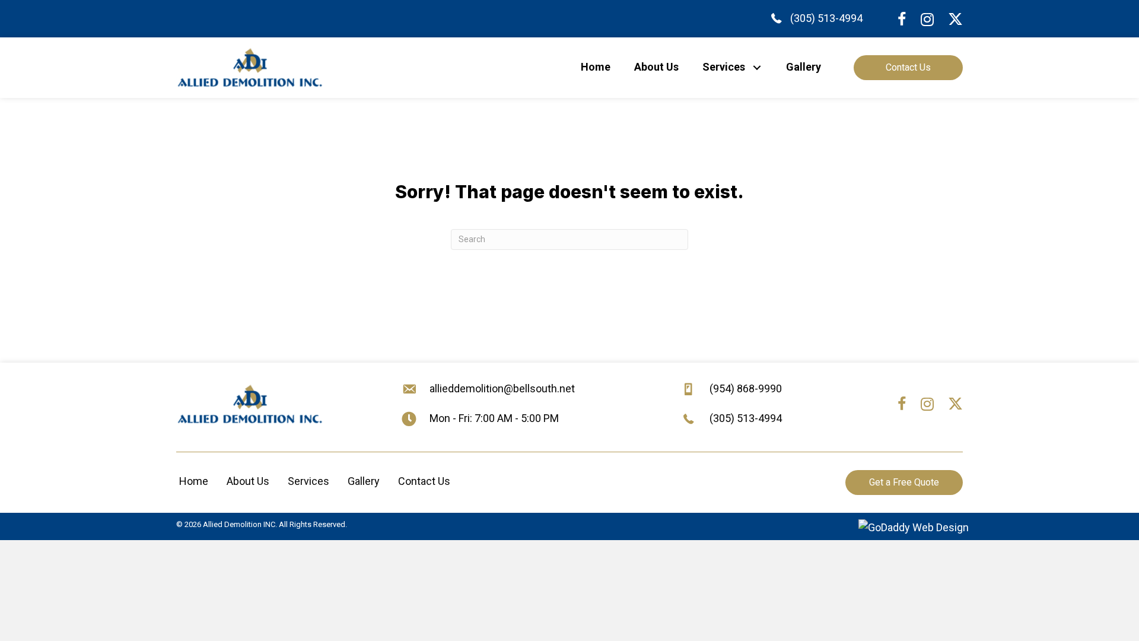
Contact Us (424, 481)
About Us (248, 481)
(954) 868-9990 (746, 388)
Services (308, 481)
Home (193, 481)
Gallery (364, 481)
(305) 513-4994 (826, 18)
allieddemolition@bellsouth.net (502, 388)
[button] (756, 67)
